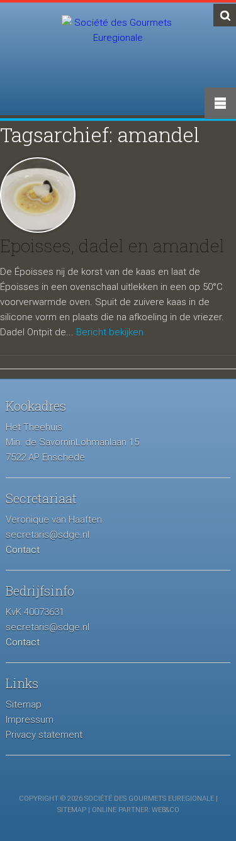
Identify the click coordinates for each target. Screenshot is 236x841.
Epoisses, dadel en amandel (112, 245)
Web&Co (165, 810)
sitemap (71, 810)
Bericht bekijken (109, 332)
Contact (23, 549)
